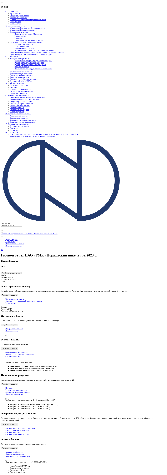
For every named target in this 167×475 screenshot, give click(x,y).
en (2, 250)
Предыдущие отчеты (13, 246)
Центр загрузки (11, 240)
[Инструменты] (2, 236)
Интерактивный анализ (14, 244)
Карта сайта (10, 242)
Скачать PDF (29, 234)
